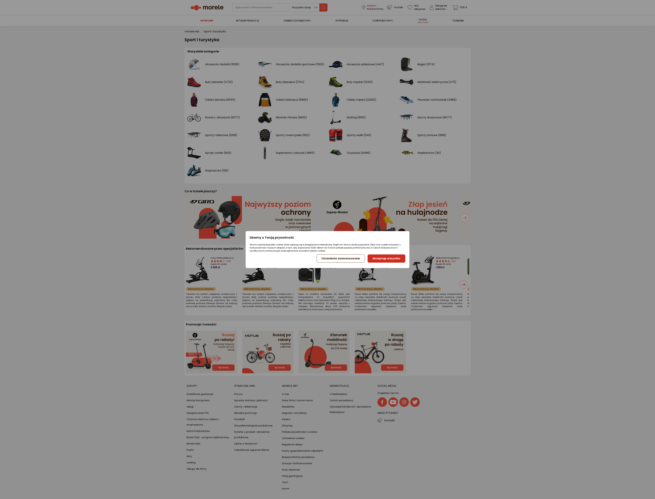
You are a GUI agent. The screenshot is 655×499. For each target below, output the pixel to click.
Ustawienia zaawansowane (340, 258)
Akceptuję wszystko (386, 258)
